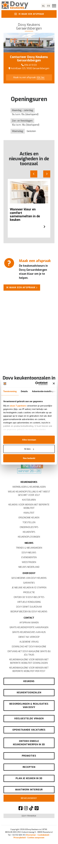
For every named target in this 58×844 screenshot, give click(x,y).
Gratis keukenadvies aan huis (29, 632)
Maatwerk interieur (29, 789)
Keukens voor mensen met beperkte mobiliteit (28, 506)
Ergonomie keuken (29, 517)
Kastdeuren (29, 499)
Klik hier (41, 77)
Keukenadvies (29, 482)
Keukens (28, 681)
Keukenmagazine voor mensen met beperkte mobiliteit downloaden (29, 661)
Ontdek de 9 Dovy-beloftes (29, 597)
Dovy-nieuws (29, 552)
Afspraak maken (29, 622)
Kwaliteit (29, 512)
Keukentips (29, 531)
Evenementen (29, 557)
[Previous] (33, 173)
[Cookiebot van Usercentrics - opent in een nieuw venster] (36, 383)
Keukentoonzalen (29, 692)
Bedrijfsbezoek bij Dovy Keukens (29, 611)
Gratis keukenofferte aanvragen (29, 627)
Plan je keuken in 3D (29, 778)
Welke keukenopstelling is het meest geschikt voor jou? (29, 493)
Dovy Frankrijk (29, 816)
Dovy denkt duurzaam (29, 606)
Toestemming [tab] (10, 391)
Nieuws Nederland (28, 566)
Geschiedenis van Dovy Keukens (29, 577)
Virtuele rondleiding (29, 601)
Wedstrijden (29, 562)
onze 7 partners (18, 406)
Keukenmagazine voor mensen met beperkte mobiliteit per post (29, 669)
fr (48, 6)
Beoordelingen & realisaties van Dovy (28, 705)
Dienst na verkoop (29, 636)
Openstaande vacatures (28, 729)
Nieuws (29, 543)
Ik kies (27, 449)
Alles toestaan (29, 439)
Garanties (29, 582)
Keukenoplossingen (29, 536)
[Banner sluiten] (54, 383)
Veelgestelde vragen (29, 718)
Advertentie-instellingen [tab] (44, 391)
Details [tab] (24, 391)
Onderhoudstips (29, 527)
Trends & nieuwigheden (29, 547)
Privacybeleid (20, 837)
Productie (29, 592)
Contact (29, 617)
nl (43, 6)
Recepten (29, 767)
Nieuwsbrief (30, 798)
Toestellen (29, 522)
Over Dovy (29, 573)
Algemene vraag (29, 641)
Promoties (29, 755)
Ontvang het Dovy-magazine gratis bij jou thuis (29, 653)
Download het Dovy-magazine (29, 646)
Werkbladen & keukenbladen (29, 486)
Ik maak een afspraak (31, 14)
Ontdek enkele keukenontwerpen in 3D (29, 743)
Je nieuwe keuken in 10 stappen (29, 587)
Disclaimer (31, 835)
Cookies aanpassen (35, 837)
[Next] (46, 173)
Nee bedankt (29, 458)
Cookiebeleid (43, 835)
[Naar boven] (49, 837)
